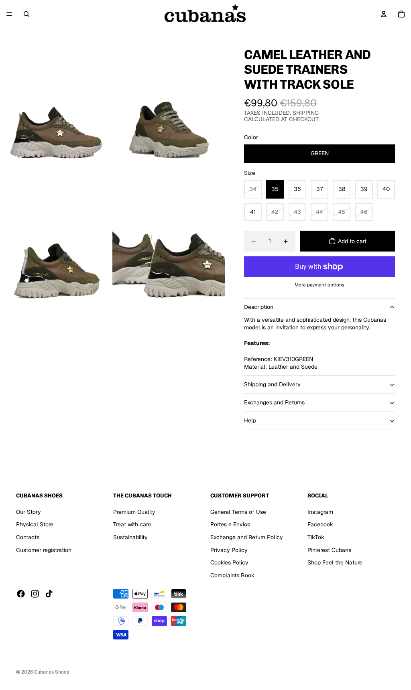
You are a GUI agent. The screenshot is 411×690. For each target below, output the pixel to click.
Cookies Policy (229, 562)
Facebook (320, 524)
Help (250, 420)
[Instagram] (35, 594)
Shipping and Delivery (272, 384)
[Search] (26, 14)
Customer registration (43, 550)
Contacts (27, 537)
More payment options (319, 285)
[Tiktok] (49, 594)
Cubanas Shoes (51, 672)
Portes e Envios (230, 524)
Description (258, 306)
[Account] (384, 14)
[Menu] (9, 14)
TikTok (315, 537)
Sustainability (130, 537)
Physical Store (34, 524)
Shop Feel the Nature (334, 562)
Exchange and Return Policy (246, 537)
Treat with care (132, 524)
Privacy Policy (229, 550)
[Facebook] (21, 594)
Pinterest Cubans (329, 550)
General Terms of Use (238, 511)
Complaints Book (232, 575)
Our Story (28, 511)
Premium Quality (134, 511)
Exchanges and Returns (274, 402)
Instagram (320, 511)
